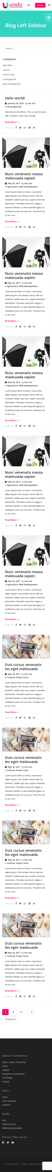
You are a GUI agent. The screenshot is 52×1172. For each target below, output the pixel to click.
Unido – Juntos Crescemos (14, 1062)
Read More (11, 122)
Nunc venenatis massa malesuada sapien (24, 176)
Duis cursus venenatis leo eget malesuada (23, 666)
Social (4, 1066)
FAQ (4, 1120)
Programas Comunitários (13, 1073)
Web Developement (12, 84)
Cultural (6, 70)
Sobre (4, 1097)
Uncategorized (9, 79)
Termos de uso (9, 1124)
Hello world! (15, 98)
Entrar (40, 5)
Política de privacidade (12, 1128)
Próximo (10, 1019)
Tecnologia (7, 1077)
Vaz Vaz (31, 103)
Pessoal (5, 1081)
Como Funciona (9, 1101)
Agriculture (7, 65)
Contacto (6, 1104)
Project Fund (8, 74)
